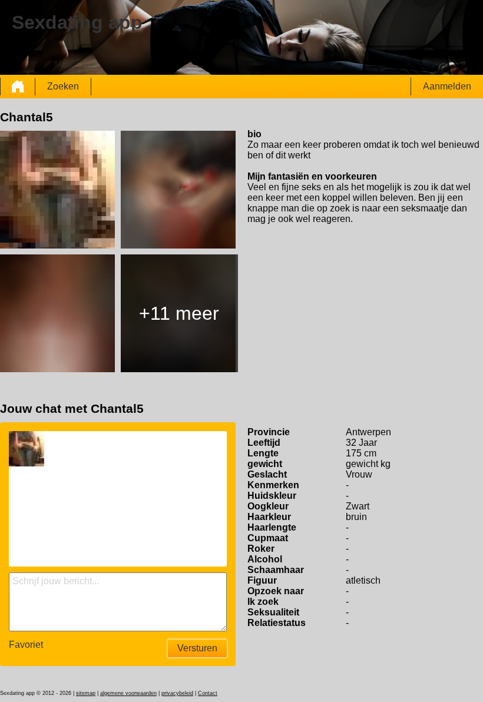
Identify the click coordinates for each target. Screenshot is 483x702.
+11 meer (179, 313)
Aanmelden (447, 86)
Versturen (197, 648)
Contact (207, 693)
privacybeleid (177, 693)
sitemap (85, 693)
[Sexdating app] (18, 86)
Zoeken (63, 86)
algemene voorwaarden (128, 693)
